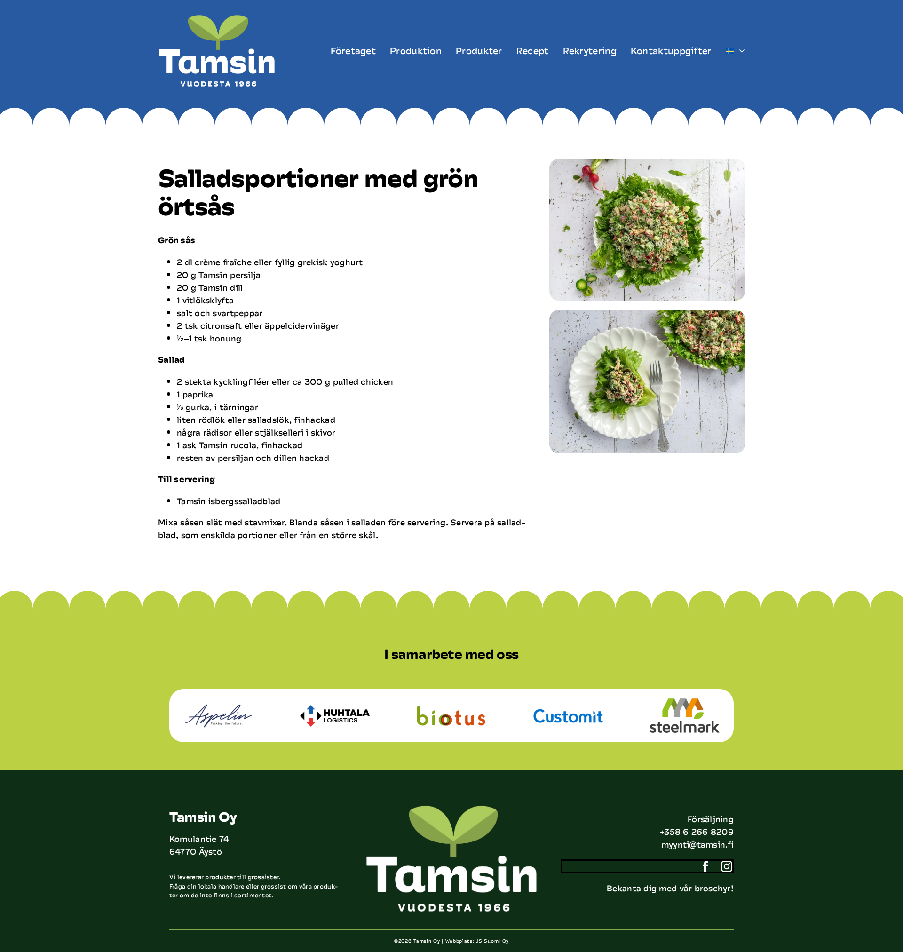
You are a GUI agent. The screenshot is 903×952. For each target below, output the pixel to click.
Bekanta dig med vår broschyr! (670, 888)
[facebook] (705, 866)
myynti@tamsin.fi (697, 844)
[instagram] (726, 866)
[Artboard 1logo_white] (217, 18)
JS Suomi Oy (492, 940)
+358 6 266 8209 (697, 831)
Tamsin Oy (426, 940)
